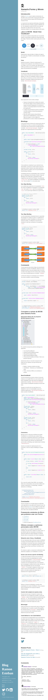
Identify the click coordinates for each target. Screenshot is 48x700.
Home (3, 685)
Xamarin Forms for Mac (30, 657)
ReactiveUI (26, 520)
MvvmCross (26, 517)
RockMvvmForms (37, 522)
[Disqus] (33, 680)
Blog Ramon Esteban (7, 669)
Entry (31, 181)
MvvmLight (26, 519)
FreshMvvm (26, 516)
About (3, 686)
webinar (27, 16)
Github (30, 506)
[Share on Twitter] (33, 641)
